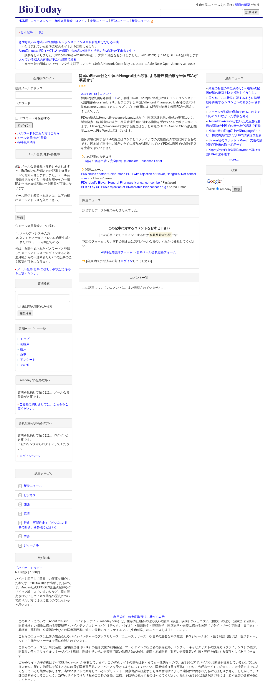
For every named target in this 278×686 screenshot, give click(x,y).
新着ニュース (141, 20)
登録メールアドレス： (30, 88)
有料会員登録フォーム (117, 252)
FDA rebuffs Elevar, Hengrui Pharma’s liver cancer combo (120, 182)
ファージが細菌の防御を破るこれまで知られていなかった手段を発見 (233, 113)
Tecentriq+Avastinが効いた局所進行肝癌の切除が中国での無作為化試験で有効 (233, 123)
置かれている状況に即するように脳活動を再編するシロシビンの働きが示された (233, 101)
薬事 (23, 354)
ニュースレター (41, 20)
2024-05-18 (89, 93)
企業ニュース (99, 20)
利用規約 (119, 616)
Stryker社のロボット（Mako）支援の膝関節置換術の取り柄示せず (234, 142)
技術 (26, 513)
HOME (23, 20)
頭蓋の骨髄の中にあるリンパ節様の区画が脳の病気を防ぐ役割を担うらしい (233, 90)
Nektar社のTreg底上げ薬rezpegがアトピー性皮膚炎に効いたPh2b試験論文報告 (234, 132)
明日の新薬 (242, 4)
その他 (24, 364)
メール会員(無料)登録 (32, 137)
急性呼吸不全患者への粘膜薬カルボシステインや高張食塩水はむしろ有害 (69, 42)
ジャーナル (31, 545)
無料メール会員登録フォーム (156, 252)
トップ (24, 338)
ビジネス (29, 495)
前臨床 (24, 344)
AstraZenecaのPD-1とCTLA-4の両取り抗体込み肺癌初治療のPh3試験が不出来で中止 (77, 50)
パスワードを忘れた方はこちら (38, 133)
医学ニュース (120, 20)
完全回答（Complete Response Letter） (137, 161)
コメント (106, 93)
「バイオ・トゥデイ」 (30, 567)
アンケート (27, 359)
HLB (114, 98)
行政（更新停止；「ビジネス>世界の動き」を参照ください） (43, 524)
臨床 (23, 349)
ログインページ (30, 456)
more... (234, 159)
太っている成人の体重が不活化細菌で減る (47, 59)
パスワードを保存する (35, 118)
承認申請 (100, 161)
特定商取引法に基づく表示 (146, 616)
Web (212, 189)
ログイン (81, 20)
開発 (88, 161)
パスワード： (24, 103)
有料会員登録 (63, 20)
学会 (26, 536)
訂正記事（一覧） (33, 32)
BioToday (225, 189)
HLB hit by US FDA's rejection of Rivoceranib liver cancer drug (123, 187)
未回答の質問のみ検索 (37, 306)
